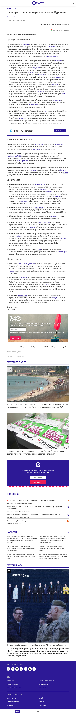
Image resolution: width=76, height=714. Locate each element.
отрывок (12, 271)
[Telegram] (38, 711)
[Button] (45, 25)
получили (41, 75)
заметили (48, 192)
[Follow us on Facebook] (8, 669)
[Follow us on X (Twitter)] (12, 669)
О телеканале (11, 681)
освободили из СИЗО (14, 156)
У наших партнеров (13, 702)
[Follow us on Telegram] (25, 669)
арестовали (58, 144)
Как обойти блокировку (14, 688)
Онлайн (41, 698)
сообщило (58, 61)
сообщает (19, 236)
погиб (64, 94)
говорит (24, 201)
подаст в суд (56, 196)
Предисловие (22, 295)
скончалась (41, 91)
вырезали (63, 238)
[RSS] (30, 669)
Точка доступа (11, 698)
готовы (38, 249)
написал (52, 47)
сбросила (31, 72)
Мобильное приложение (46, 681)
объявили (62, 170)
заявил (21, 118)
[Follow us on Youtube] (17, 669)
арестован (53, 216)
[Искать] (58, 711)
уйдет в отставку (44, 222)
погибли (33, 170)
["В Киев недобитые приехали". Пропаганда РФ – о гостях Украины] (38, 606)
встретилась (31, 227)
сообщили (25, 44)
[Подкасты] (34, 669)
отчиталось (58, 77)
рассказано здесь (52, 56)
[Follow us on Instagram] (21, 669)
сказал (45, 111)
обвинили (42, 189)
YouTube (41, 702)
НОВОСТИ (12, 532)
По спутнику (10, 705)
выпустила (36, 68)
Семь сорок (11, 8)
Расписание (42, 705)
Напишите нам (43, 684)
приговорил (39, 207)
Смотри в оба (15, 565)
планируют (63, 252)
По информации (22, 161)
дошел (65, 172)
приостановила (39, 184)
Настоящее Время (12, 17)
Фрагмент (24, 277)
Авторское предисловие (26, 264)
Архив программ (44, 688)
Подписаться (60, 131)
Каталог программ (12, 684)
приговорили (56, 100)
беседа (54, 298)
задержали (39, 144)
